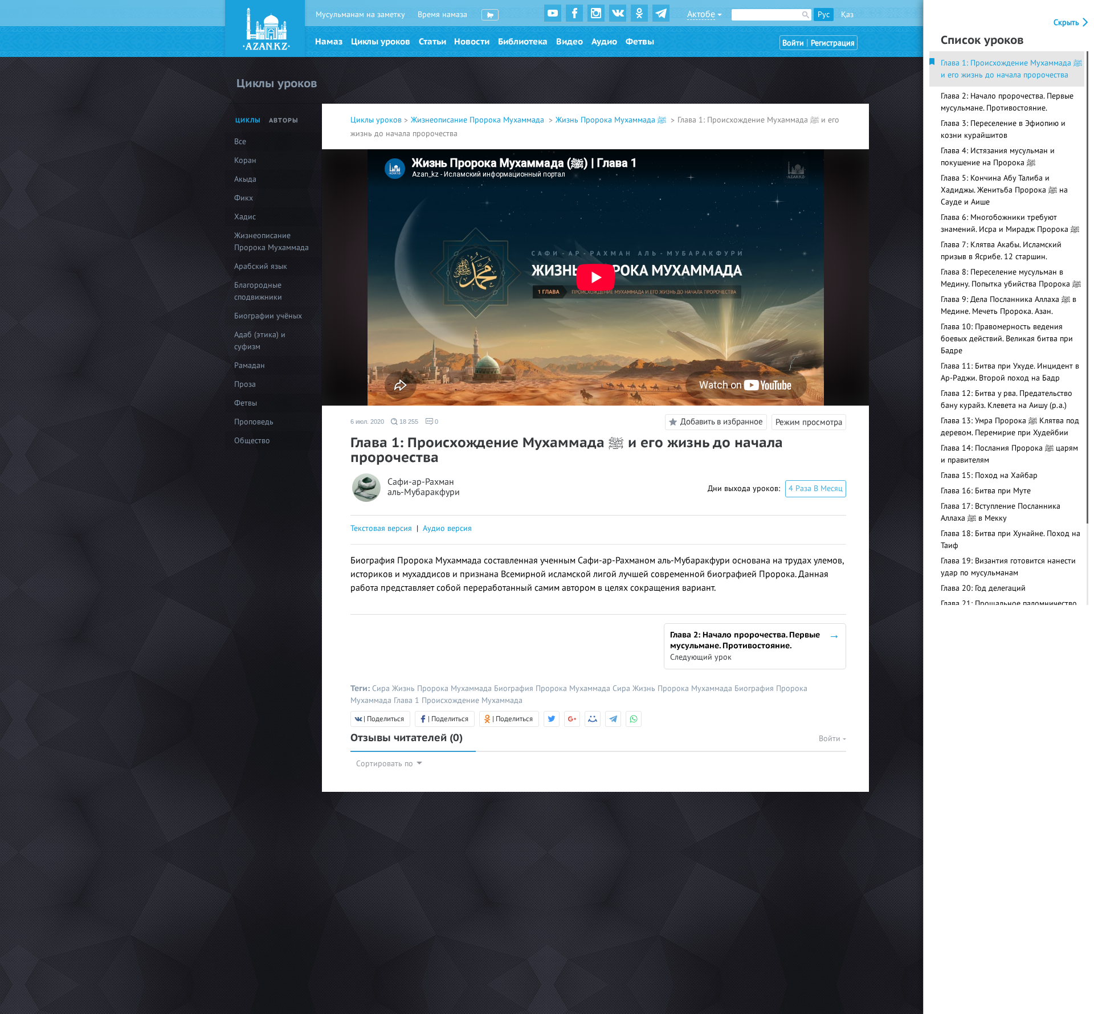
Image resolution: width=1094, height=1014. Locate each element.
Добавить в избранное (721, 421)
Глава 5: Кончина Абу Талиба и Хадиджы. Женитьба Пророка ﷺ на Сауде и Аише (1004, 190)
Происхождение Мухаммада (472, 700)
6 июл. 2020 (367, 421)
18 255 (408, 421)
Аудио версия (447, 528)
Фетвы (640, 41)
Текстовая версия (381, 528)
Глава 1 (408, 700)
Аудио (604, 41)
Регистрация (833, 43)
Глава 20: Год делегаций (983, 588)
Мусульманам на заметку (360, 14)
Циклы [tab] (248, 120)
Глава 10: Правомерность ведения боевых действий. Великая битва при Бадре (1007, 338)
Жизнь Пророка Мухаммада (443, 688)
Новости (471, 41)
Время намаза (442, 14)
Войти (793, 43)
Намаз (328, 41)
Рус (824, 14)
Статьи (432, 41)
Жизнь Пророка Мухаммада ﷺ (612, 120)
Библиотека (523, 41)
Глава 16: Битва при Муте (986, 491)
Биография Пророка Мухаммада (553, 688)
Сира (382, 688)
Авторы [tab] (284, 120)
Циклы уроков (380, 41)
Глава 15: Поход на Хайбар (989, 475)
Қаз (847, 14)
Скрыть (1067, 22)
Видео (569, 41)
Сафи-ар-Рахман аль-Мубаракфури (423, 487)
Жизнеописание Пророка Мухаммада (478, 120)
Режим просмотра (808, 422)
